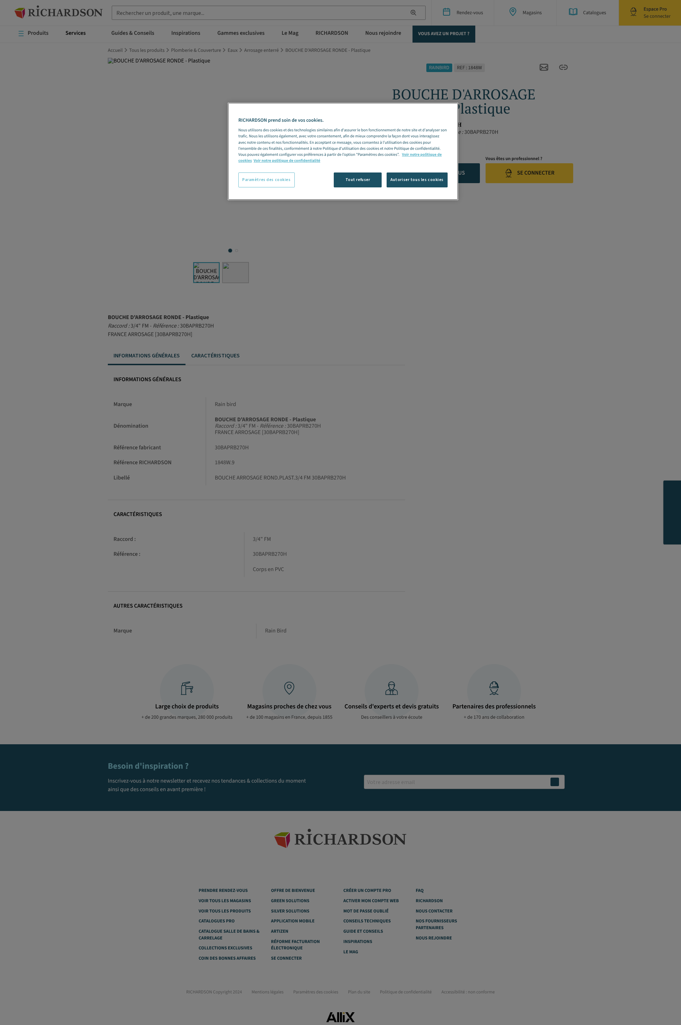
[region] (343, 151)
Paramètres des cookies (266, 179)
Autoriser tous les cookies (417, 179)
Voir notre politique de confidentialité (287, 160)
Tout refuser (357, 179)
